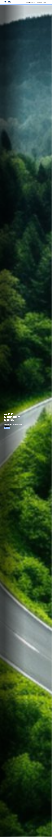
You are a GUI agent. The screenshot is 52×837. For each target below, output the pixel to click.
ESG (29, 4)
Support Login (44, 2)
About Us (27, 4)
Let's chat (6, 427)
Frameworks (17, 4)
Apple (20, 4)
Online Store (32, 4)
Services (11, 4)
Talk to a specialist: (31, 2)
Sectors (14, 4)
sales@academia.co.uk (39, 2)
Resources (23, 4)
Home (5, 4)
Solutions (8, 4)
